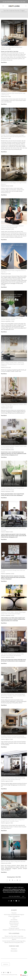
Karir (14, 918)
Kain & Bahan (14, 919)
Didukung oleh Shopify (13, 974)
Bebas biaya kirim (14, 921)
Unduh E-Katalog (14, 924)
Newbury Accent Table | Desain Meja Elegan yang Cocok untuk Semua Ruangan (13, 612)
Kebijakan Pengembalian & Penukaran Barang (14, 930)
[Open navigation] (3, 6)
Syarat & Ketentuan (14, 923)
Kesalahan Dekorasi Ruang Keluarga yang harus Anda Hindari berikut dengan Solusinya (13, 736)
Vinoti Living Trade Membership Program (14, 914)
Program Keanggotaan (14, 916)
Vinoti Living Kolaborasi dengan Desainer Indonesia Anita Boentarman (12, 226)
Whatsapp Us (14, 948)
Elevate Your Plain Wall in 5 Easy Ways (11, 47)
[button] (24, 975)
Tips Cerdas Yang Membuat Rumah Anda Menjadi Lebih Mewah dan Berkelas (12, 654)
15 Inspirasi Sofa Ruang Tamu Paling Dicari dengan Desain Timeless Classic (13, 820)
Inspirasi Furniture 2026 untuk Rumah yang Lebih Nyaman (14, 938)
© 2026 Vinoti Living (4, 974)
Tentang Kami (14, 926)
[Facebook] (1, 972)
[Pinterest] (13, 901)
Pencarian (14, 913)
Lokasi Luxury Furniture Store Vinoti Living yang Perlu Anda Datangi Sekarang (13, 778)
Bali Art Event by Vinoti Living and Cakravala (13, 861)
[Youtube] (16, 901)
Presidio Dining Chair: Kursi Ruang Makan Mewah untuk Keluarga (12, 488)
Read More (4, 62)
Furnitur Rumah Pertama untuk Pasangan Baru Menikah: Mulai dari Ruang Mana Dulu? (13, 135)
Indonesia (5, 964)
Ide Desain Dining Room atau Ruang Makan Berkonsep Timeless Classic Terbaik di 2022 (13, 694)
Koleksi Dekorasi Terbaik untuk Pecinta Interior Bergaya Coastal (12, 318)
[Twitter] (11, 901)
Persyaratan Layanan (14, 928)
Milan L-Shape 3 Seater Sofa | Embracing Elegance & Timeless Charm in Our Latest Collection (12, 364)
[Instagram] (18, 901)
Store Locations (14, 950)
